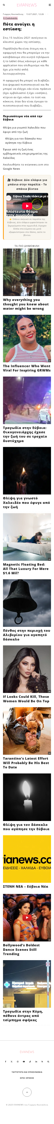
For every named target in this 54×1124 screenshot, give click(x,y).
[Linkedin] (36, 1061)
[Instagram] (18, 1061)
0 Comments (10, 18)
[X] (11, 1061)
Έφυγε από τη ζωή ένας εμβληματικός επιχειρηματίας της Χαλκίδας (25, 153)
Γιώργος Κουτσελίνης (13, 14)
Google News (11, 168)
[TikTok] (30, 1061)
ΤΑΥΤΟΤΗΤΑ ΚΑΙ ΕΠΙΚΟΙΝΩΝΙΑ (27, 1072)
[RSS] (42, 1061)
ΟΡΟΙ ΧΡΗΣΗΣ (27, 1078)
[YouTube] (24, 1061)
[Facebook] (5, 1061)
